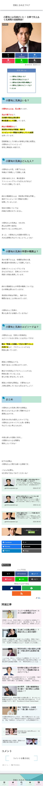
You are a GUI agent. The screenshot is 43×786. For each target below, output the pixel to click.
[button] (34, 61)
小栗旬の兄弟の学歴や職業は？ (21, 82)
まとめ (13, 88)
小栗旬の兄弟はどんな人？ (20, 79)
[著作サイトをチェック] (11, 588)
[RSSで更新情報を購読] (21, 593)
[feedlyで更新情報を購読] (31, 588)
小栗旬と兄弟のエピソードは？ (21, 85)
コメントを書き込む (21, 758)
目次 (18, 70)
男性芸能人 (7, 565)
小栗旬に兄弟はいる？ (18, 76)
